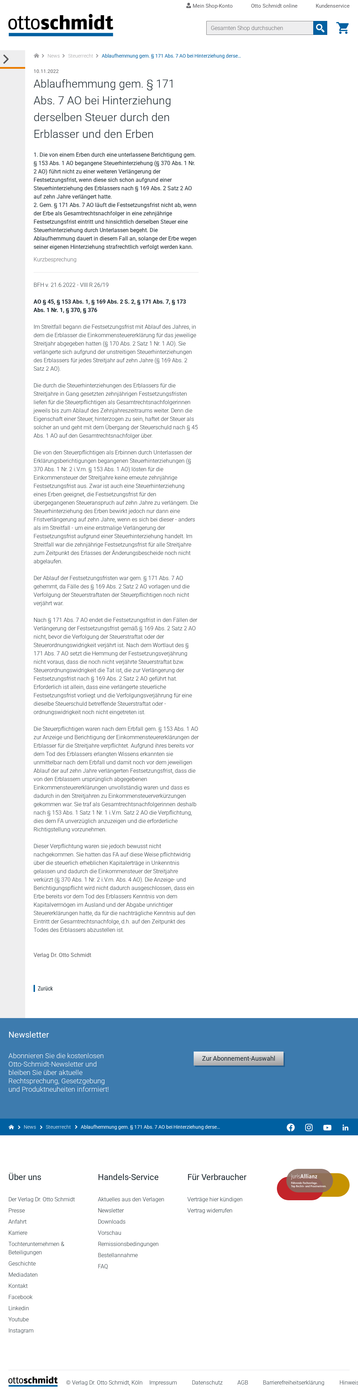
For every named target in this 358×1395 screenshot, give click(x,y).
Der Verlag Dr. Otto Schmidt (41, 1199)
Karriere (17, 1233)
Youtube (18, 1319)
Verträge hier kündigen (215, 1199)
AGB (242, 1382)
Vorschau (109, 1233)
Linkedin (18, 1308)
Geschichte (22, 1263)
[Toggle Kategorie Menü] (12, 59)
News (54, 56)
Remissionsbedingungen (128, 1244)
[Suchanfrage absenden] (320, 28)
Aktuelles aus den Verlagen (131, 1199)
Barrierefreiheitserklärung (293, 1382)
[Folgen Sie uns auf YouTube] (327, 1127)
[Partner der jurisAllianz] (313, 1184)
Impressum (163, 1382)
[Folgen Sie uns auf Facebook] (290, 1127)
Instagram (21, 1330)
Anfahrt (17, 1221)
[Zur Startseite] (36, 56)
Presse (16, 1210)
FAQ (103, 1266)
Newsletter (111, 1210)
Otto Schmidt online (274, 6)
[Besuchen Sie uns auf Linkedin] (343, 1127)
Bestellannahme (118, 1255)
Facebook (20, 1297)
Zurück (45, 988)
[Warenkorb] (343, 28)
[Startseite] (33, 1384)
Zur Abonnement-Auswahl (238, 1058)
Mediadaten (23, 1274)
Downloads (112, 1221)
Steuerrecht (80, 56)
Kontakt (18, 1286)
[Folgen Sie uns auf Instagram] (309, 1127)
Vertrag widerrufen (209, 1210)
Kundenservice (333, 6)
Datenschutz (207, 1382)
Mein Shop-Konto (213, 6)
